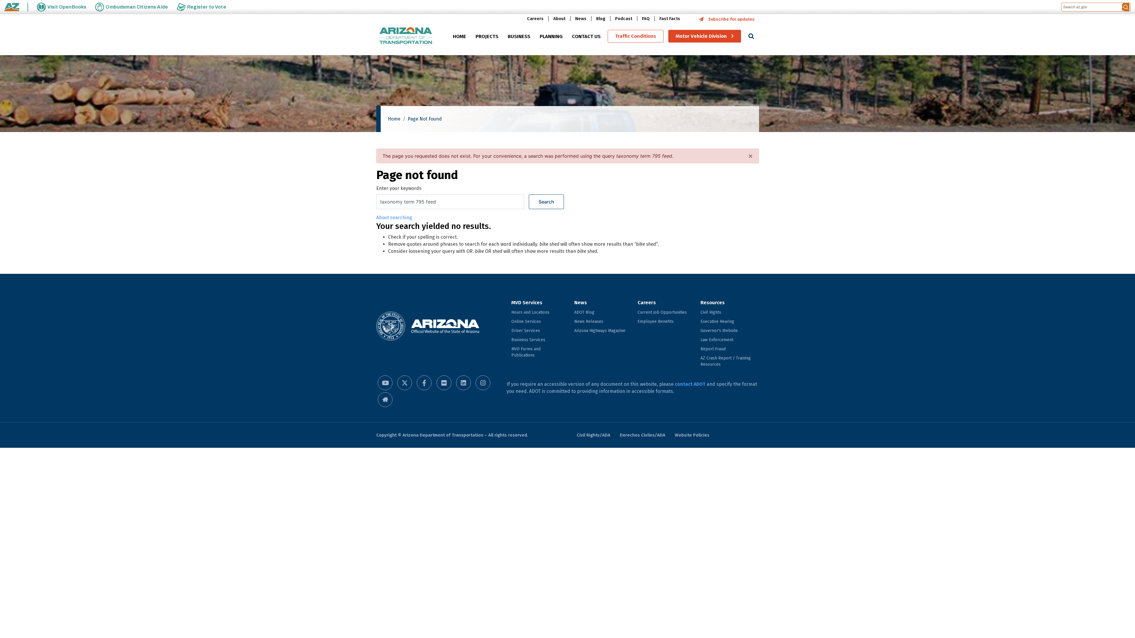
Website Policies (692, 435)
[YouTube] (385, 382)
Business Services (528, 339)
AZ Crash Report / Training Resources (726, 361)
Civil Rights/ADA (593, 435)
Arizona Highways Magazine (599, 330)
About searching (394, 217)
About (559, 18)
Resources (713, 303)
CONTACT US (586, 36)
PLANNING (551, 36)
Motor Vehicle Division (701, 36)
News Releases (588, 321)
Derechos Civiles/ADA (642, 435)
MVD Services (526, 303)
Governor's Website (719, 330)
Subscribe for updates (731, 19)
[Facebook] (424, 382)
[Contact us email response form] (385, 399)
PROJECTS (487, 36)
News (580, 18)
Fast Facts (669, 18)
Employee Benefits (656, 321)
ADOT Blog (584, 312)
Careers (535, 18)
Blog (600, 18)
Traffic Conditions (635, 36)
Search (546, 202)
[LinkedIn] (463, 382)
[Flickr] (444, 382)
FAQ (646, 18)
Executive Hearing (717, 321)
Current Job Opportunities (662, 312)
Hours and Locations (530, 312)
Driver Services (525, 330)
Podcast (623, 18)
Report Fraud (713, 348)
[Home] (405, 36)
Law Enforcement (717, 339)
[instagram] (483, 382)
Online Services (526, 321)
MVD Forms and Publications (526, 352)
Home (394, 119)
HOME (459, 36)
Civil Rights (711, 312)
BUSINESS (519, 36)
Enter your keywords (398, 188)
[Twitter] (404, 382)
